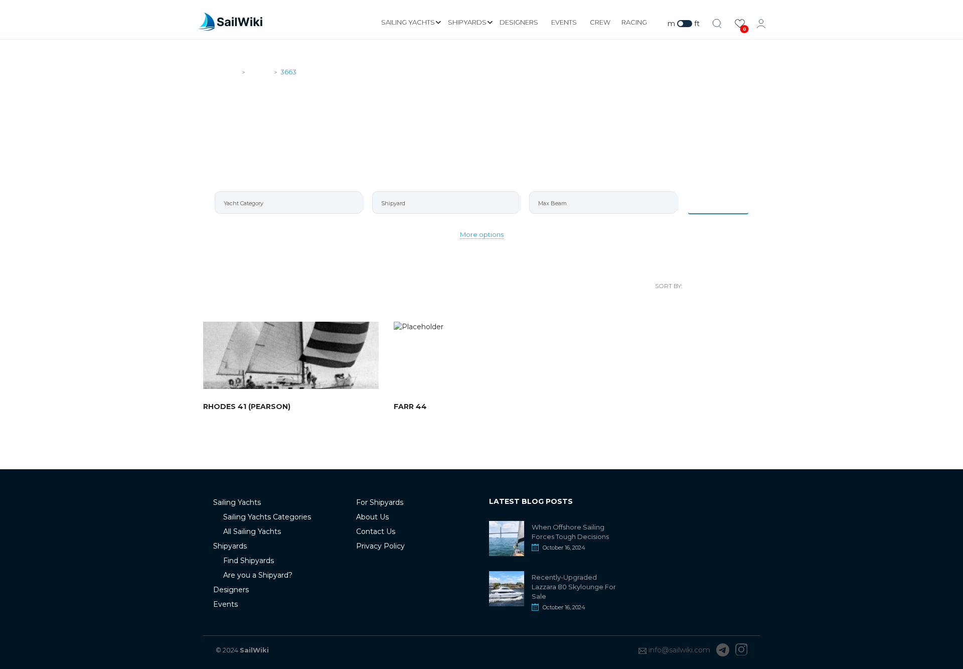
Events (564, 22)
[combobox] (288, 202)
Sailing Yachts (408, 22)
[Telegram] (722, 649)
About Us (372, 516)
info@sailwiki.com (679, 649)
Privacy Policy (380, 546)
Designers (519, 22)
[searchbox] (292, 203)
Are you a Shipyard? (257, 575)
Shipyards (467, 22)
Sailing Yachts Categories (267, 516)
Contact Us (375, 531)
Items (724, 202)
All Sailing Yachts (252, 531)
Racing (634, 22)
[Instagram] (741, 649)
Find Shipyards (248, 560)
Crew (600, 22)
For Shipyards (379, 502)
